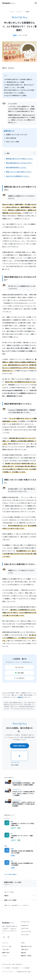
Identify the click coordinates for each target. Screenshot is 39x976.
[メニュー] (36, 3)
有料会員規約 (15, 968)
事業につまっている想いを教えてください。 (19, 172)
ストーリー (19, 11)
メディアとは (24, 928)
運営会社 (23, 952)
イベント (4, 956)
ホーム (11, 11)
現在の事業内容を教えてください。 (16, 167)
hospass (9, 3)
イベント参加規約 (25, 968)
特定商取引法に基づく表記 (23, 971)
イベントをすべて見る (10, 874)
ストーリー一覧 (6, 946)
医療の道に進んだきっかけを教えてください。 (20, 159)
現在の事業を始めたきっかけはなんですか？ (19, 163)
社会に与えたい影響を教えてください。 (18, 176)
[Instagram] (8, 937)
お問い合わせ (24, 949)
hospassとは (24, 925)
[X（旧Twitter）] (4, 937)
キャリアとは (24, 934)
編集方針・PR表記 (26, 956)
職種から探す (6, 952)
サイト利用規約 (6, 968)
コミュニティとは (26, 931)
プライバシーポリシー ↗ (8, 971)
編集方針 (20, 697)
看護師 (27, 11)
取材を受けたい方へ (26, 946)
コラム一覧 (5, 949)
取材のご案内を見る (19, 746)
